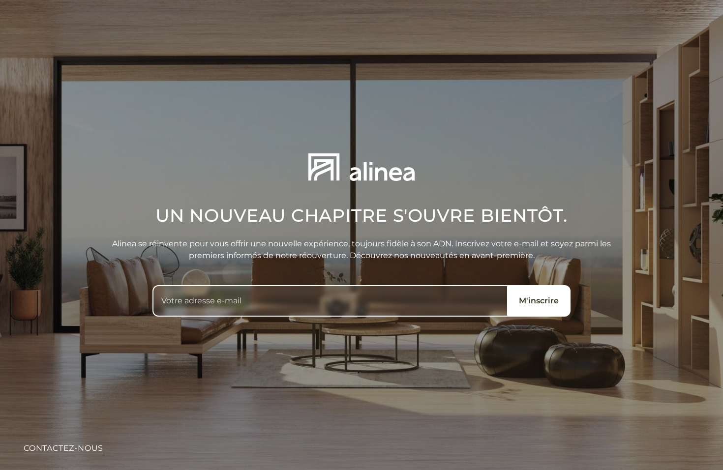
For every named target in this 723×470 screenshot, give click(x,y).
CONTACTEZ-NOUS (63, 448)
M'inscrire (539, 300)
